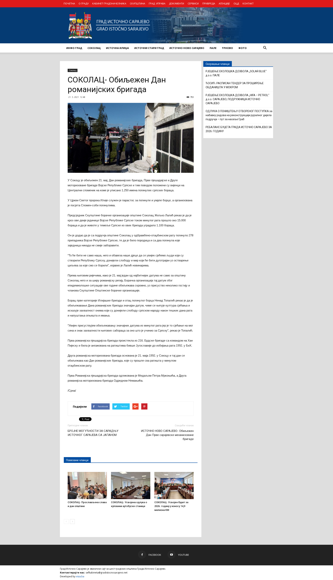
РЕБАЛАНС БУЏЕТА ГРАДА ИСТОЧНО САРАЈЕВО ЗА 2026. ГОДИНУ (239, 129)
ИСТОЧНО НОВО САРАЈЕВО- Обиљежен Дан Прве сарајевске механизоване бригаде (167, 435)
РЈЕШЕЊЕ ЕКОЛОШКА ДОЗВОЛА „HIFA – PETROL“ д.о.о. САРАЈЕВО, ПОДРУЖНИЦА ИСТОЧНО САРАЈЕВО (237, 99)
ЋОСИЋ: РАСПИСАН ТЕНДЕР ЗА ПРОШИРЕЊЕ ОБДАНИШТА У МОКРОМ (235, 85)
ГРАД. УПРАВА (157, 3)
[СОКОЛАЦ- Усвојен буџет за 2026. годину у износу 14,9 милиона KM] (174, 485)
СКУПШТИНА (137, 3)
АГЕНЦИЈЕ (224, 3)
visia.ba (80, 576)
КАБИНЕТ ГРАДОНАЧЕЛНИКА (109, 3)
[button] (264, 48)
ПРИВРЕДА (208, 3)
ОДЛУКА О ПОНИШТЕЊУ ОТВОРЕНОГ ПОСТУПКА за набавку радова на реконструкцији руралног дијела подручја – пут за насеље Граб (239, 115)
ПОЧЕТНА (69, 3)
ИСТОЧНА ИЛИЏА (117, 48)
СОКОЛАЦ (94, 48)
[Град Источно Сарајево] (166, 25)
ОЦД (236, 3)
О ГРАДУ (84, 3)
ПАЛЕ (213, 48)
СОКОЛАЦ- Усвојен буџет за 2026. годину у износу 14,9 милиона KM (171, 506)
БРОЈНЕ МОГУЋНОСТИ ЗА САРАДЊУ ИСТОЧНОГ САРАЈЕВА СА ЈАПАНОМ (93, 433)
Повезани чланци (77, 460)
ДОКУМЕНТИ (176, 3)
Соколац (72, 70)
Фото (242, 48)
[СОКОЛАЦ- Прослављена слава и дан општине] (87, 485)
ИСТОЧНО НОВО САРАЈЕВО (186, 48)
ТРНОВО (227, 48)
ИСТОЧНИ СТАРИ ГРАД (149, 48)
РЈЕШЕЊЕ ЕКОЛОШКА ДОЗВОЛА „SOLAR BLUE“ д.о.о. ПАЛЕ (236, 73)
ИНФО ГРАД (74, 48)
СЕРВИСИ (193, 3)
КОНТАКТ (248, 3)
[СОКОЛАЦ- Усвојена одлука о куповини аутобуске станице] (130, 485)
